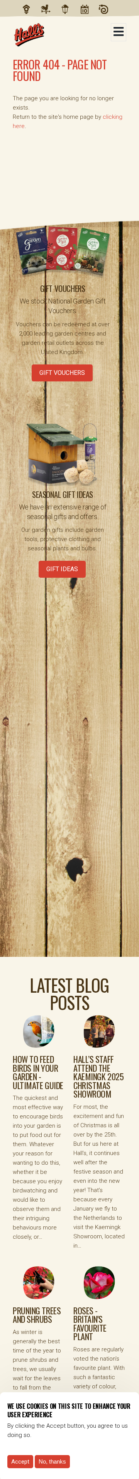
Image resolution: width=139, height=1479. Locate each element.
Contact (107, 9)
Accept (20, 1461)
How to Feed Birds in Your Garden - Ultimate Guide (38, 1072)
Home (30, 9)
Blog (88, 9)
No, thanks (52, 1461)
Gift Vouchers (62, 372)
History (69, 9)
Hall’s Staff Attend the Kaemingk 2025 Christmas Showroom (98, 1076)
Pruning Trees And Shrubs (37, 1315)
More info (45, 1435)
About (49, 9)
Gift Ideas (62, 569)
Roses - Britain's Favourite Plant (90, 1323)
